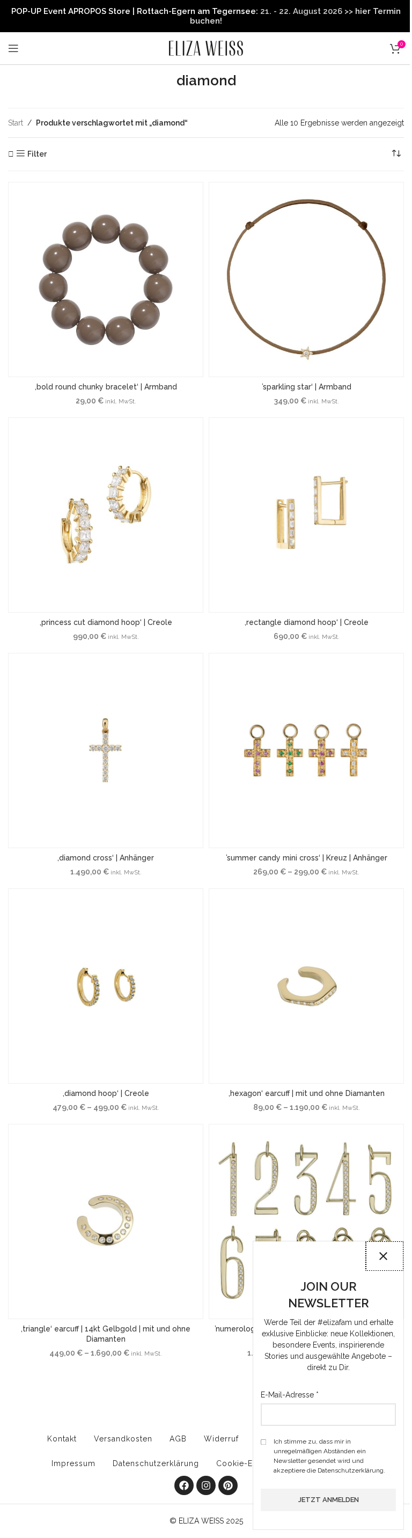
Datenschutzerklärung (156, 1463)
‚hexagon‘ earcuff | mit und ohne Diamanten (307, 1093)
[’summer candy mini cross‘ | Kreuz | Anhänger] (306, 750)
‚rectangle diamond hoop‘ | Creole (307, 622)
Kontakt (62, 1438)
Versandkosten (123, 1438)
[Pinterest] (228, 1485)
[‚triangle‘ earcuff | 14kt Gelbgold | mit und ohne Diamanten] (105, 1221)
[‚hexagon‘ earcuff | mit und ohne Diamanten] (306, 986)
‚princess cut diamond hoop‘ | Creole (106, 622)
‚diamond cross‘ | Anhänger (105, 857)
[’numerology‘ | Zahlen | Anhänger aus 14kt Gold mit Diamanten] (306, 1221)
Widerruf (221, 1438)
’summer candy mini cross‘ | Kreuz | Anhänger (306, 857)
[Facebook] (184, 1485)
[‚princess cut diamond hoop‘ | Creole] (105, 515)
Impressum (73, 1463)
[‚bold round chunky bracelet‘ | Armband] (105, 279)
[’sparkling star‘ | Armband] (306, 279)
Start (15, 123)
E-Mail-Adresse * (290, 1394)
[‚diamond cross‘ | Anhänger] (105, 750)
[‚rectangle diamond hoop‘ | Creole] (306, 515)
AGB (178, 1438)
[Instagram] (206, 1485)
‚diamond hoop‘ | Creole (106, 1093)
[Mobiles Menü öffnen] (13, 48)
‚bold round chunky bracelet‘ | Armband (106, 386)
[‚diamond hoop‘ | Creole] (105, 986)
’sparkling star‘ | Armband (306, 386)
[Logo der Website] (206, 47)
